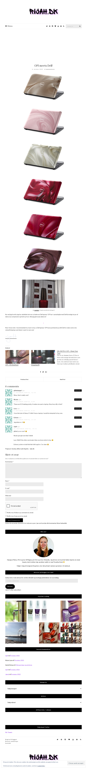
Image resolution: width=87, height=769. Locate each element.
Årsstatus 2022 (15, 670)
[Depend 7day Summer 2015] (49, 633)
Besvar (78, 390)
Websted (8, 495)
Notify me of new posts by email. (17, 516)
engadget (36, 310)
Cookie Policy (41, 766)
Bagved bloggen (11, 739)
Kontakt (8, 743)
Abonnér (10, 586)
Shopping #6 (35, 365)
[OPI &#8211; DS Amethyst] (17, 357)
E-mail (7, 488)
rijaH (6, 656)
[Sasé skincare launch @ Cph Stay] (16, 633)
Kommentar (9, 462)
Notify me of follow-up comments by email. (20, 512)
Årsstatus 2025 (15, 656)
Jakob (7, 674)
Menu (10, 26)
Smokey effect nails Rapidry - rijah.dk (23, 449)
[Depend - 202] (71, 611)
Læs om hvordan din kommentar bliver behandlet (51, 523)
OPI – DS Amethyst (11, 365)
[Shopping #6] (43, 357)
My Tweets (8, 732)
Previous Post (24, 379)
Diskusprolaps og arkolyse (24, 665)
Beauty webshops (11, 741)
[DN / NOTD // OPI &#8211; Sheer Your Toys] (70, 357)
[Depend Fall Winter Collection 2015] (71, 633)
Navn (7, 481)
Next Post (62, 379)
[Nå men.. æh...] (16, 611)
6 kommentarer (49, 69)
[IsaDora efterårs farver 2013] (37, 611)
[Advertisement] (43, 45)
